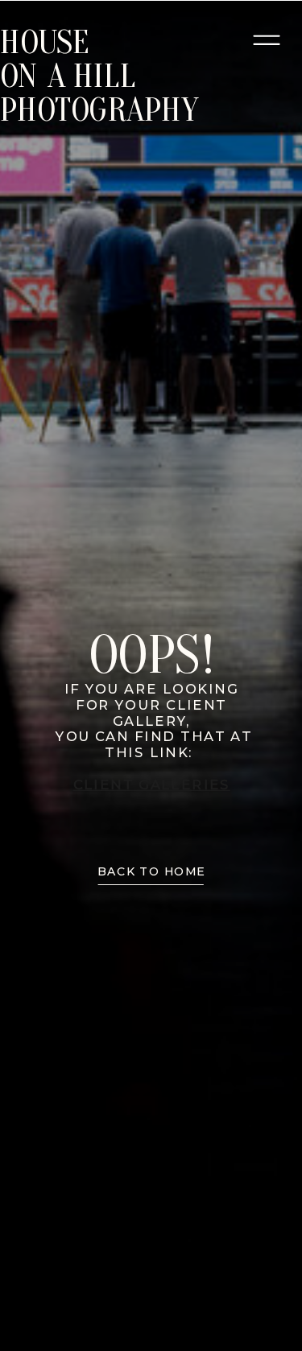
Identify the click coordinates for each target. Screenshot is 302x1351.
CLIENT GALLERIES (151, 784)
